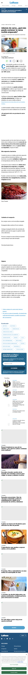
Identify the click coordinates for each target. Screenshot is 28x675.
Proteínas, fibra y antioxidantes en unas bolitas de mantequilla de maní (13, 571)
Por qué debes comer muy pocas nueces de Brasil (11, 620)
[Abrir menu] (1, 2)
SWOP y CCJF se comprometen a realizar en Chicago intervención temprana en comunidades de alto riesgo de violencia (19, 384)
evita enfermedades (7, 340)
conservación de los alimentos (10, 334)
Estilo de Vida (8, 24)
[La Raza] (14, 2)
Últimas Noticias (17, 646)
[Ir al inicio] (6, 635)
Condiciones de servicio (18, 372)
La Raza (2, 24)
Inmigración (3, 648)
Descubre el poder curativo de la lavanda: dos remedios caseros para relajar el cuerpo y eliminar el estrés (12, 473)
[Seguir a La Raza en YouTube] (7, 638)
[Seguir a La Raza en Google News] (10, 638)
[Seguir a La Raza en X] (4, 638)
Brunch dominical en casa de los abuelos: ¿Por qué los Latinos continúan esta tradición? (14, 448)
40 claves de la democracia (20, 651)
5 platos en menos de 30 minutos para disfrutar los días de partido (13, 524)
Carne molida (15, 328)
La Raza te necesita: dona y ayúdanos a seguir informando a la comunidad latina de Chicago (19, 422)
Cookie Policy (20, 661)
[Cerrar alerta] (26, 9)
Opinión (15, 648)
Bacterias (12, 325)
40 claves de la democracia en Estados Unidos (19, 411)
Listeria (22, 343)
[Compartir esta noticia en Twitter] (14, 61)
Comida (13, 24)
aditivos (5, 325)
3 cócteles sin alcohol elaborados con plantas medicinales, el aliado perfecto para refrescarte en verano (13, 596)
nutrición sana (6, 346)
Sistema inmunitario (8, 349)
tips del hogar (19, 349)
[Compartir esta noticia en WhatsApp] (7, 61)
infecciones (19, 340)
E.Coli (22, 337)
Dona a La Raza (5, 5)
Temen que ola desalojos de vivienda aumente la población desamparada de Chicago (19, 393)
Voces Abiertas (4, 651)
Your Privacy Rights (14, 664)
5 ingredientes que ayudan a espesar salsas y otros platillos (13, 548)
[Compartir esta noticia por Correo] (17, 61)
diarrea (16, 337)
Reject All (14, 668)
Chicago (13, 5)
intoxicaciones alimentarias (10, 343)
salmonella (17, 346)
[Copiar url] (21, 61)
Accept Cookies (14, 672)
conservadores (6, 337)
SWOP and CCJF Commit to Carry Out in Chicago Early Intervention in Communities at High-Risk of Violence (18, 404)
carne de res (6, 328)
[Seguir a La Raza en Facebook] (1, 638)
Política (15, 409)
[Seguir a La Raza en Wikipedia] (12, 638)
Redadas (20, 5)
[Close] (26, 654)
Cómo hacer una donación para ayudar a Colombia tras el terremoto (11, 11)
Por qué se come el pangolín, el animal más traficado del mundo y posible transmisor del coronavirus (15, 315)
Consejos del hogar (7, 331)
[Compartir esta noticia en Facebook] (10, 61)
